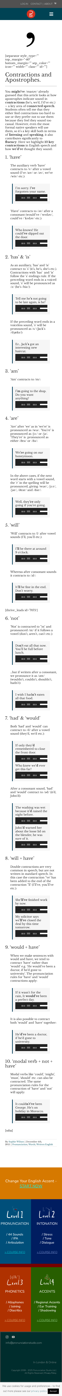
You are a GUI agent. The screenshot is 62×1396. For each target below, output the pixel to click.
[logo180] (31, 11)
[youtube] (13, 1337)
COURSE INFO (16, 1252)
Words (31, 1144)
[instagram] (7, 1337)
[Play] (20, 197)
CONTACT (36, 4)
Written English (44, 1144)
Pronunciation (19, 1144)
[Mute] (39, 197)
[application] (31, 197)
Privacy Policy (50, 1373)
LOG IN (24, 4)
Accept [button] (53, 1391)
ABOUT (48, 4)
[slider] (43, 197)
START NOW (31, 1186)
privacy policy (39, 1391)
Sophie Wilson (16, 1141)
